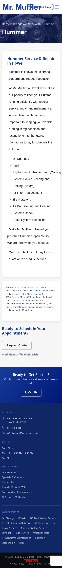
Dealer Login (36, 563)
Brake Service (9, 528)
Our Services (9, 472)
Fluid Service (22, 532)
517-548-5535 (42, 6)
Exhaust (6, 532)
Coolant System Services (34, 528)
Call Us (32, 392)
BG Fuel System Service (43, 518)
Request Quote (17, 345)
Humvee (37, 294)
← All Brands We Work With (20, 354)
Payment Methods (14, 497)
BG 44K (22, 518)
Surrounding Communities (17, 492)
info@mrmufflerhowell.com (22, 433)
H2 (11, 307)
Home (6, 24)
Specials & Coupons (13, 477)
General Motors (19, 297)
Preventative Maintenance (16, 537)
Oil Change (8, 518)
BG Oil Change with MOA (16, 523)
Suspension (8, 542)
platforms (29, 310)
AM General (34, 290)
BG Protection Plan (44, 523)
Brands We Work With (27, 24)
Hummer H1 (19, 303)
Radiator (40, 537)
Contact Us (8, 482)
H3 (18, 307)
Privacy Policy (16, 563)
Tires (21, 542)
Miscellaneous (41, 532)
